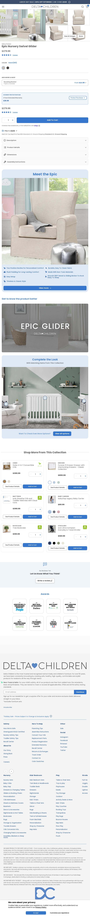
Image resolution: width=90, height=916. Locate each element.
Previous (6, 771)
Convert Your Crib (39, 735)
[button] (45, 328)
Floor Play (59, 826)
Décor (32, 806)
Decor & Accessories (11, 809)
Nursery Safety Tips (11, 735)
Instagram (64, 737)
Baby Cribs (8, 783)
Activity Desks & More (64, 800)
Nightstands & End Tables (13, 813)
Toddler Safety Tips (11, 738)
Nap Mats (33, 829)
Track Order (36, 755)
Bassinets (7, 806)
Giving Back (8, 753)
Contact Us (36, 758)
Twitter (63, 750)
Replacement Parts (39, 738)
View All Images (69, 36)
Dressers (33, 790)
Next (11, 771)
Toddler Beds (35, 786)
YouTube (63, 747)
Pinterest (63, 744)
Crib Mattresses (9, 800)
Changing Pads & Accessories (15, 833)
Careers (7, 762)
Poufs (58, 836)
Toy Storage (60, 793)
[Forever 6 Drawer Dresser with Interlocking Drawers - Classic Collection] (52, 466)
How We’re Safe (9, 728)
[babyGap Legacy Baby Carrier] (52, 499)
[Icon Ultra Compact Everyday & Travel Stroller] (52, 529)
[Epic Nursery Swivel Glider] (3, 68)
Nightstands (34, 793)
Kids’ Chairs (34, 800)
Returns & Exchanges (40, 751)
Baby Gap (7, 786)
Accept (36, 913)
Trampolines (61, 813)
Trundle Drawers (10, 826)
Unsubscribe (8, 707)
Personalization (9, 796)
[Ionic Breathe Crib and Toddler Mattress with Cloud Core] (7, 499)
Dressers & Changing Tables (14, 790)
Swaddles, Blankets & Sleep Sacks (14, 837)
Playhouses (60, 786)
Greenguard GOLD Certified (14, 732)
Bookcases (8, 816)
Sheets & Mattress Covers (13, 803)
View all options (62, 433)
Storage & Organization (13, 823)
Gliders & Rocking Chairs (13, 793)
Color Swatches (38, 761)
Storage (33, 796)
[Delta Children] (45, 665)
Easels (58, 790)
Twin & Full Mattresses (38, 816)
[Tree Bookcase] (7, 529)
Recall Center (9, 742)
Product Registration (40, 742)
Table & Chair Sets (37, 803)
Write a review (43, 580)
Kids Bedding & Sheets (38, 813)
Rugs (5, 819)
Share (81, 36)
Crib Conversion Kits (11, 829)
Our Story (7, 750)
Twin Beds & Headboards (39, 783)
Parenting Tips (37, 728)
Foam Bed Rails (35, 819)
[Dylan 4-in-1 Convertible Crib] (7, 466)
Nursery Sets (8, 780)
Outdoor (59, 796)
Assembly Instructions (40, 732)
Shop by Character (37, 826)
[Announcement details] (51, 716)
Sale (61, 728)
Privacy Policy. (41, 907)
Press (5, 757)
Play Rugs (59, 816)
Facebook (64, 740)
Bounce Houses (62, 819)
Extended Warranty (39, 745)
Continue (80, 692)
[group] (45, 83)
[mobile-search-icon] (82, 7)
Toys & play (60, 783)
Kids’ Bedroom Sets (37, 780)
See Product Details (12, 486)
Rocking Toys (61, 809)
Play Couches (61, 806)
